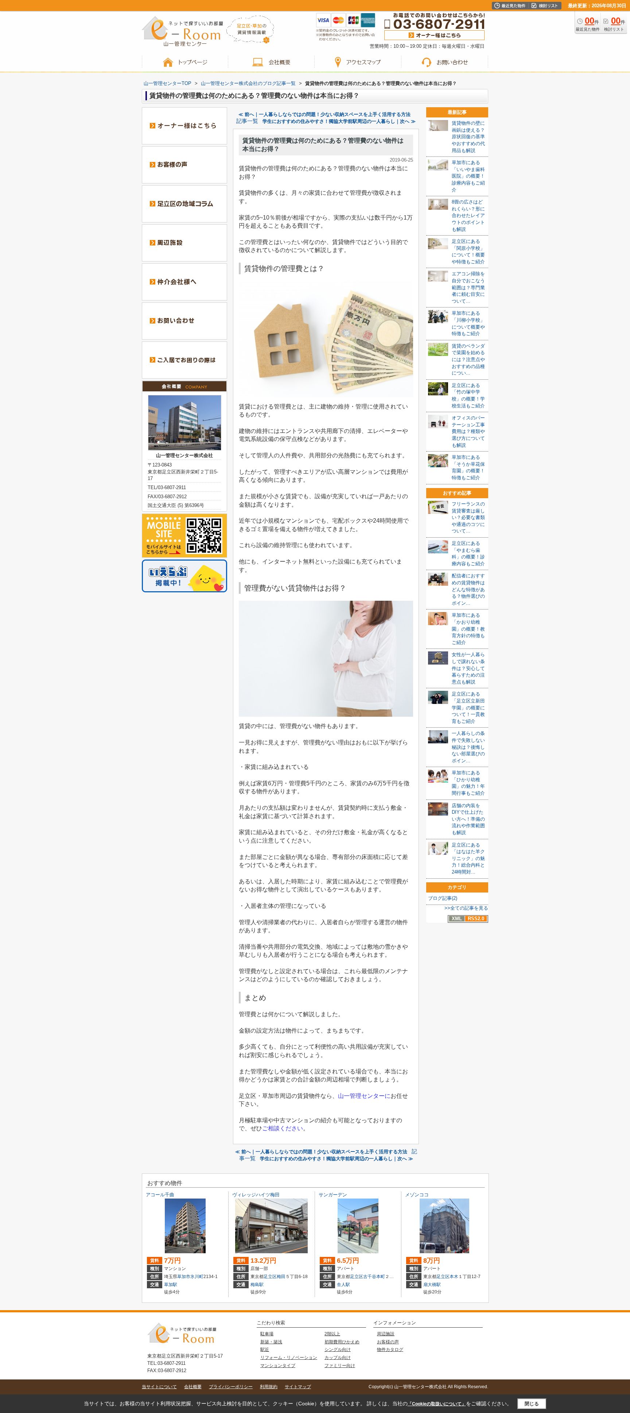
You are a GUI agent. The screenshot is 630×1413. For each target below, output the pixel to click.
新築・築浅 (271, 1341)
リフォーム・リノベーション (288, 1357)
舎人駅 (343, 1284)
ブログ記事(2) (442, 898)
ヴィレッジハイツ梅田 (256, 1194)
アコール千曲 (160, 1194)
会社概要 (193, 1386)
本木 (454, 1276)
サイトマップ (298, 1386)
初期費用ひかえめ (341, 1341)
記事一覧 (247, 121)
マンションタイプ (277, 1365)
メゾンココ (417, 1194)
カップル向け (337, 1357)
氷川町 (196, 1276)
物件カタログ (390, 1349)
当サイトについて (159, 1386)
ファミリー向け (339, 1365)
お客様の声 (388, 1341)
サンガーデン (333, 1194)
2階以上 (332, 1333)
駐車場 (266, 1333)
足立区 (270, 1276)
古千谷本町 (374, 1276)
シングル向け (337, 1349)
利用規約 (268, 1386)
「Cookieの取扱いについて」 (437, 1403)
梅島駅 (257, 1284)
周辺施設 (385, 1333)
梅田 (281, 1276)
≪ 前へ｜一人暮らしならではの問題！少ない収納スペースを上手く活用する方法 (324, 114)
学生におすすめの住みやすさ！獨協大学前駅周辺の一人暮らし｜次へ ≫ (339, 121)
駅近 (264, 1349)
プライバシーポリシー (231, 1386)
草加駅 (170, 1284)
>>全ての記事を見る (466, 908)
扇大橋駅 (432, 1284)
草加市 (183, 1276)
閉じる (532, 1403)
